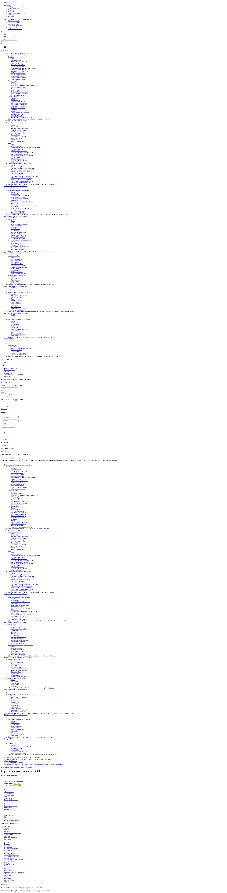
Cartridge (6, 829)
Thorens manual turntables (18, 79)
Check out (3, 451)
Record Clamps (15, 135)
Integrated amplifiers (17, 259)
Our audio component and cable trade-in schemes (18, 19)
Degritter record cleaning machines (21, 179)
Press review (7, 878)
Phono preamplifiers (10, 858)
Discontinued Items (16, 350)
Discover (46, 119)
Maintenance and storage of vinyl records (19, 163)
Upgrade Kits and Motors (18, 130)
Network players (16, 297)
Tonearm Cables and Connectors (20, 195)
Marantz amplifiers (16, 270)
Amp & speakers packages (18, 232)
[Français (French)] (5, 35)
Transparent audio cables (18, 211)
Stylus (13, 111)
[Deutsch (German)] (5, 36)
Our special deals (9, 338)
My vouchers (8, 850)
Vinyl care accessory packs (18, 173)
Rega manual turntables (17, 76)
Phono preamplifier (13, 81)
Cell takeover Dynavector (15, 25)
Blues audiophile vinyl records (19, 154)
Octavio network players (18, 310)
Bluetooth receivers (16, 300)
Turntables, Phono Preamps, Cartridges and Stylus (18, 53)
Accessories (7, 831)
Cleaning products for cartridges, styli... (22, 128)
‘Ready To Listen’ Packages (19, 69)
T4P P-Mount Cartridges (18, 101)
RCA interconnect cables (18, 197)
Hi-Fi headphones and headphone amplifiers (20, 240)
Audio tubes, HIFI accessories (16, 275)
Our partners (7, 875)
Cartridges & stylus (13, 96)
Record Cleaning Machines (19, 167)
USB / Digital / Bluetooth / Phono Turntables (24, 68)
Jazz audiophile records (18, 149)
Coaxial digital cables (17, 200)
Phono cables (15, 194)
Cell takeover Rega (13, 24)
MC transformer (8, 866)
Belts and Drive (15, 127)
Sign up (3, 432)
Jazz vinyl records (16, 157)
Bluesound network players (19, 308)
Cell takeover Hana (13, 22)
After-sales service (9, 880)
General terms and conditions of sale (14, 872)
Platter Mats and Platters (18, 133)
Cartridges (7, 863)
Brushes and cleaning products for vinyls (22, 170)
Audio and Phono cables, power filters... (15, 186)
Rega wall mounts (16, 335)
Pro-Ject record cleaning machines (20, 182)
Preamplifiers (15, 262)
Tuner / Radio (15, 302)
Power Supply (15, 90)
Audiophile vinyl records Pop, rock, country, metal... (26, 147)
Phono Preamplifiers (17, 84)
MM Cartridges (15, 100)
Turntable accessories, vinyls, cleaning (15, 120)
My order (6, 844)
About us (6, 2)
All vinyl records (16, 146)
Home (2, 767)
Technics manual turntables (19, 77)
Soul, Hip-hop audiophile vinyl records (22, 152)
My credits (7, 845)
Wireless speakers (16, 225)
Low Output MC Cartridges (19, 103)
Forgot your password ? (8, 427)
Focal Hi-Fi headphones (18, 248)
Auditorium (11, 14)
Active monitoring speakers (19, 224)
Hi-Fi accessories (16, 283)
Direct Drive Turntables (18, 65)
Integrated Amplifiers (14, 256)
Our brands (7, 839)
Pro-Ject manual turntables (18, 74)
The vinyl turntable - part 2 (11, 855)
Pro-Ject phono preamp (17, 95)
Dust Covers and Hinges (18, 131)
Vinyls (9, 143)
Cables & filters (8, 834)
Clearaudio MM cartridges (18, 114)
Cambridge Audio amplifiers (19, 267)
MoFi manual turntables (18, 73)
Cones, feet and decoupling (19, 141)
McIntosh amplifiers (17, 272)
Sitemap (6, 881)
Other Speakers (15, 229)
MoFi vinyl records (16, 162)
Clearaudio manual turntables (19, 71)
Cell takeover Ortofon (14, 21)
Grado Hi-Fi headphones (18, 249)
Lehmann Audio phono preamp (20, 92)
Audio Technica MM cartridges (20, 112)
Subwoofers (14, 227)
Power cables (15, 206)
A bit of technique (9, 864)
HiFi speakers (12, 219)
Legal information (9, 870)
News (13, 58)
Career (6, 877)
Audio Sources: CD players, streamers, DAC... (17, 286)
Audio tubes (14, 278)
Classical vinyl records (17, 159)
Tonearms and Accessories (18, 136)
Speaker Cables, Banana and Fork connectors (24, 205)
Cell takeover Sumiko (14, 27)
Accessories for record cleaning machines (22, 168)
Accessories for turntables (15, 124)
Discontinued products (10, 837)
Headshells (14, 109)
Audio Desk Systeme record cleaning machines (24, 176)
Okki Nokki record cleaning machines (22, 181)
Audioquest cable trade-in (15, 29)
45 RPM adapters (16, 174)
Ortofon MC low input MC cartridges (21, 117)
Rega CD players (16, 307)
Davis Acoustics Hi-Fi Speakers (20, 235)
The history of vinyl (9, 861)
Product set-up (12, 11)
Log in (4, 423)
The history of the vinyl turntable (13, 859)
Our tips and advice (13, 8)
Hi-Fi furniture (15, 281)
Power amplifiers (16, 260)
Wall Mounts (15, 139)
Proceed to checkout (6, 459)
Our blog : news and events (15, 7)
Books (13, 332)
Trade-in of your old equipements (17, 13)
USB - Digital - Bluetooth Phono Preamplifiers (24, 85)
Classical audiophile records (19, 151)
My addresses (8, 847)
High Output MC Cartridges (19, 104)
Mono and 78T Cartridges (18, 106)
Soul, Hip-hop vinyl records (19, 160)
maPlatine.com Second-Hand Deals (21, 348)
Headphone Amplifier (17, 245)
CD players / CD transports (19, 295)
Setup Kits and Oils (16, 138)
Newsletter (11, 16)
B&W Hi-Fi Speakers (17, 233)
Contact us (4, 409)
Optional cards (15, 280)
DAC (12, 299)
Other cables (14, 203)
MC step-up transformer (18, 87)
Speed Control (15, 89)
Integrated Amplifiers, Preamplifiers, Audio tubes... (18, 253)
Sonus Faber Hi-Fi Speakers (19, 238)
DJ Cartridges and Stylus (18, 108)
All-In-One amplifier (17, 264)
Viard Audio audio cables (18, 213)
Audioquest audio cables (18, 210)
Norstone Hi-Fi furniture (18, 334)
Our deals (7, 836)
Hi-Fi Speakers (15, 222)
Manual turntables (16, 60)
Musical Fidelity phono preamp (20, 93)
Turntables (11, 57)
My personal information (11, 848)
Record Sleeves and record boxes (20, 171)
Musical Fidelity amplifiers (18, 273)
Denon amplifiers (16, 268)
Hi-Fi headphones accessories (19, 246)
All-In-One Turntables (17, 66)
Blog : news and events (10, 368)
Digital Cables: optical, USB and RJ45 (22, 202)
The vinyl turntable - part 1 (11, 856)
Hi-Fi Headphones (16, 243)
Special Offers (15, 351)
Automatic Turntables (17, 63)
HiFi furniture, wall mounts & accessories (15, 313)
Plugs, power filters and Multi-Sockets (22, 208)
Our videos (11, 10)
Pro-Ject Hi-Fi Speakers (18, 237)
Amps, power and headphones (12, 833)
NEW (13, 55)
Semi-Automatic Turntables (19, 61)
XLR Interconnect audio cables (20, 198)
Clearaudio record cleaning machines (21, 178)
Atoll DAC (14, 305)
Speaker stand (15, 230)
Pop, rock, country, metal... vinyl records (22, 155)
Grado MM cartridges (17, 116)
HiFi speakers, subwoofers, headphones (15, 216)
